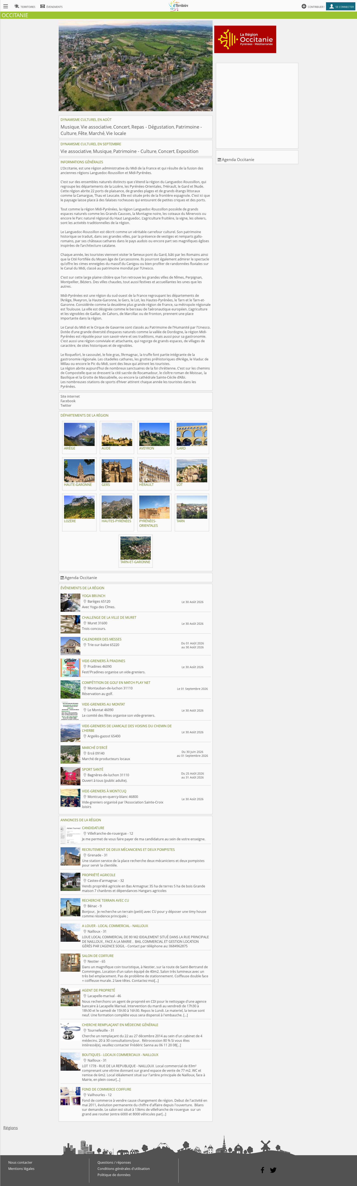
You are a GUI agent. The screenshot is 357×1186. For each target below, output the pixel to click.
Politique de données (114, 1175)
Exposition (187, 151)
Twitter (66, 405)
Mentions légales (21, 1168)
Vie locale (116, 133)
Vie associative (96, 127)
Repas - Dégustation (152, 127)
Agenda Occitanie (81, 577)
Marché (97, 133)
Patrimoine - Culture (134, 151)
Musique (70, 127)
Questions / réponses (114, 1162)
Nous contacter (20, 1162)
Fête (82, 133)
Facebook (68, 401)
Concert (121, 127)
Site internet (70, 396)
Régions (10, 1127)
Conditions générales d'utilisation (124, 1168)
